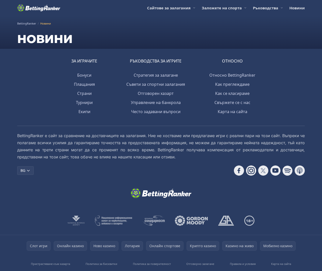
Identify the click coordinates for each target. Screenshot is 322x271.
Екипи (84, 111)
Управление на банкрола (156, 102)
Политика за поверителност (152, 264)
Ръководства (265, 7)
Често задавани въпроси (155, 111)
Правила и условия (243, 264)
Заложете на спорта (222, 7)
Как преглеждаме (232, 84)
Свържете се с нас (232, 102)
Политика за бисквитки (101, 264)
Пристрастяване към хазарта (50, 264)
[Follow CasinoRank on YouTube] (275, 170)
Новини (297, 7)
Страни (84, 93)
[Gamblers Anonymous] (226, 221)
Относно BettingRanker (232, 75)
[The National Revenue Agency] (76, 221)
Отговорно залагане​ (200, 264)
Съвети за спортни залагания (155, 84)
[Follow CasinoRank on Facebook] (239, 170)
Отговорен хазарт (156, 93)
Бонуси (84, 75)
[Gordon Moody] (191, 221)
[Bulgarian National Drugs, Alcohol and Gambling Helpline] (113, 221)
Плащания (84, 84)
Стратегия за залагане (156, 75)
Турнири (84, 102)
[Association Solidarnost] (154, 221)
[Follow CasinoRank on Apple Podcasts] (300, 170)
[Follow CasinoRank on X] (263, 170)
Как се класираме (232, 93)
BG (23, 170)
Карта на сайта (232, 111)
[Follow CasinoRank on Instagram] (251, 170)
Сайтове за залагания (169, 7)
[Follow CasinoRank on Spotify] (288, 170)
